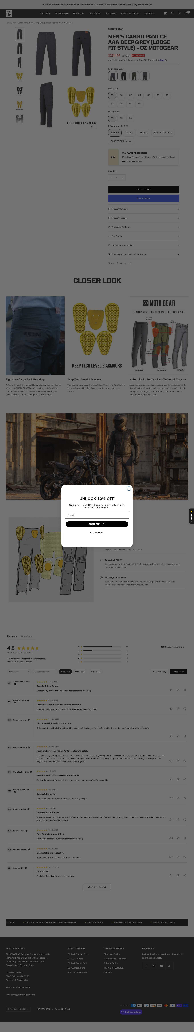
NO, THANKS (97, 533)
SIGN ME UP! (97, 524)
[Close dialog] (129, 488)
